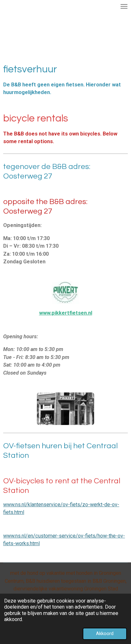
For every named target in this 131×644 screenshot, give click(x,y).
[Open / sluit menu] (124, 6)
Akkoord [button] (105, 633)
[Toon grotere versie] (65, 408)
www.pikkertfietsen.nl (65, 313)
